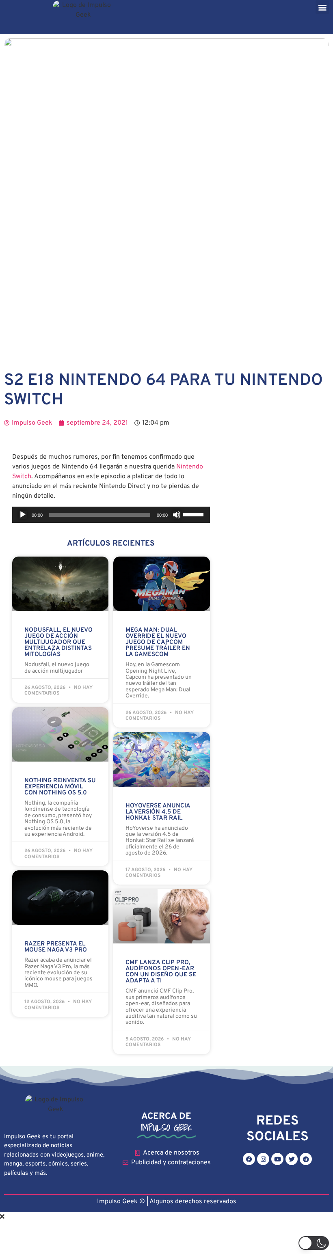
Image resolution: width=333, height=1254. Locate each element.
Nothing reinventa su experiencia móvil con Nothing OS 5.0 (60, 787)
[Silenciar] (177, 515)
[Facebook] (249, 1159)
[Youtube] (277, 1159)
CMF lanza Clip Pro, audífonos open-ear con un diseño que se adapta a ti (160, 972)
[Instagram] (263, 1159)
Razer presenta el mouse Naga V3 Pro (55, 947)
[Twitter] (291, 1159)
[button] (322, 7)
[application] (111, 515)
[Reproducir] (23, 515)
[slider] (194, 514)
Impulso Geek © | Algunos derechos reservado (165, 1202)
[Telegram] (306, 1159)
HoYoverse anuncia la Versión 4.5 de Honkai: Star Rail (157, 812)
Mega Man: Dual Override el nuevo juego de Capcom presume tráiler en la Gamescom (157, 642)
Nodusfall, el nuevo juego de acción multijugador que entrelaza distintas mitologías (58, 642)
